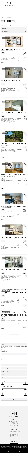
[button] (14, 365)
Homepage (3, 17)
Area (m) (4, 392)
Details (2, 62)
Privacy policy (19, 451)
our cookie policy (10, 449)
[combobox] (14, 371)
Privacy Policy (20, 346)
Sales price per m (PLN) (7, 386)
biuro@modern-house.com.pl (14, 436)
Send (14, 354)
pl (19, 4)
